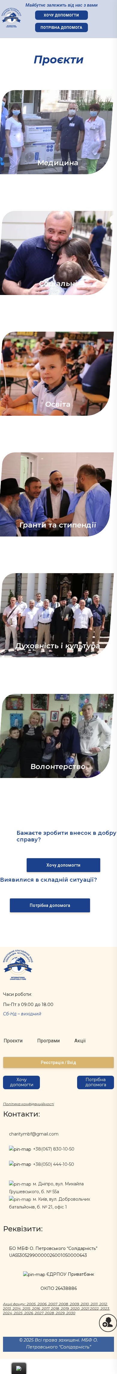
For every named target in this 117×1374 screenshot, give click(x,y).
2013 (7, 1308)
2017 (45, 1308)
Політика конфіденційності (28, 1104)
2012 (103, 1304)
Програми (48, 1041)
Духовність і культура (58, 645)
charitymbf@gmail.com (33, 1134)
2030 (70, 1313)
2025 (18, 1313)
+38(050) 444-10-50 (53, 1164)
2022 (94, 1308)
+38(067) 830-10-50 (53, 1149)
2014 (17, 1308)
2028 (49, 1313)
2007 (52, 1304)
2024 (7, 1313)
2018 (55, 1308)
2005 (31, 1304)
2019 (65, 1308)
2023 (104, 1308)
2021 (85, 1308)
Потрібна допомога (61, 28)
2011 (94, 1304)
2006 (42, 1304)
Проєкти (13, 1041)
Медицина (58, 162)
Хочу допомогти (61, 15)
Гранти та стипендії (58, 525)
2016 (36, 1308)
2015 (26, 1308)
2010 (85, 1304)
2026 (28, 1313)
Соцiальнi (57, 283)
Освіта (58, 404)
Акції (80, 1041)
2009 (74, 1304)
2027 (39, 1313)
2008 (63, 1304)
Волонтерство (58, 766)
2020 (75, 1308)
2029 (60, 1313)
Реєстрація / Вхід (58, 1062)
